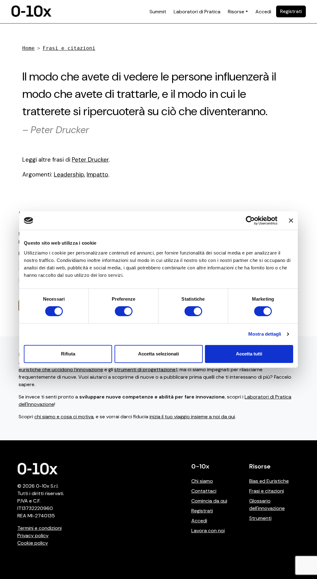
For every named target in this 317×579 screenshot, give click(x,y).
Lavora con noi (208, 530)
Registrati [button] (291, 11)
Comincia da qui (209, 501)
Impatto (97, 174)
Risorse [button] (236, 11)
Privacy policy (33, 535)
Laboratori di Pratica (197, 11)
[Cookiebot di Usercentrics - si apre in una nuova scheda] (250, 220)
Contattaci (203, 491)
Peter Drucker (90, 159)
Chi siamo (202, 481)
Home (28, 48)
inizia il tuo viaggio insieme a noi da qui (192, 416)
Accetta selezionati (158, 353)
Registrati (202, 510)
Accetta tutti (249, 353)
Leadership (69, 174)
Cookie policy (32, 543)
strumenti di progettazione (145, 369)
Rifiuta (68, 353)
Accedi (263, 11)
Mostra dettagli (264, 334)
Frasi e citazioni (69, 48)
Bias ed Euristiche (269, 481)
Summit (158, 11)
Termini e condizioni (39, 528)
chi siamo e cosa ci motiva (63, 416)
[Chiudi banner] (291, 220)
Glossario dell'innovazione (267, 505)
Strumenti (260, 518)
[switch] (123, 311)
